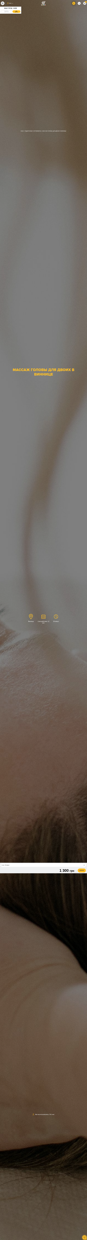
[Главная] (43, 3)
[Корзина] (84, 3)
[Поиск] (79, 3)
